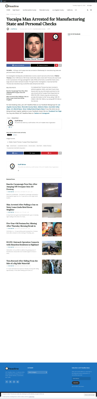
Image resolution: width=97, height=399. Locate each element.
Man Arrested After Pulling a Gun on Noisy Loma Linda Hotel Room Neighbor (17, 98)
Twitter (36, 113)
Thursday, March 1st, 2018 (26, 29)
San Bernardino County (29, 10)
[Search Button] (87, 10)
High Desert (16, 10)
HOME (8, 10)
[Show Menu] (91, 10)
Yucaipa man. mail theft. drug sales (16, 148)
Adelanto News (43, 107)
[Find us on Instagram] (14, 381)
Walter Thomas (47, 145)
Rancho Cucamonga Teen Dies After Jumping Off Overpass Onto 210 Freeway (17, 92)
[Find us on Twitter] (10, 381)
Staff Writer (14, 29)
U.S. (76, 10)
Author (8, 118)
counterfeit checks (22, 145)
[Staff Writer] (10, 123)
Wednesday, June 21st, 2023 (22, 247)
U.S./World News (16, 109)
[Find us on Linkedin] (17, 381)
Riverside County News (29, 107)
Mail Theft (39, 145)
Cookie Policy (31, 396)
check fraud (13, 145)
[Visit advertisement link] (34, 158)
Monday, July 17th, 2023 (21, 212)
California (70, 10)
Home (7, 14)
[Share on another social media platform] (60, 65)
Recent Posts (15, 118)
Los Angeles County (58, 10)
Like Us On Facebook (74, 34)
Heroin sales (32, 145)
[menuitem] (1, 1)
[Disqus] (34, 297)
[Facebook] (9, 127)
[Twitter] (11, 127)
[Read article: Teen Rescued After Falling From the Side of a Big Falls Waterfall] (52, 267)
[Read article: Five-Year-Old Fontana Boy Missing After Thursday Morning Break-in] (52, 229)
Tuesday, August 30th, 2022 (22, 265)
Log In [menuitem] (4, 1)
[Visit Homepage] (12, 6)
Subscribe (75, 382)
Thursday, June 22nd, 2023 (21, 228)
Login (90, 5)
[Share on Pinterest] (56, 65)
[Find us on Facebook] (6, 381)
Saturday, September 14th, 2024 (23, 191)
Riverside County (44, 10)
